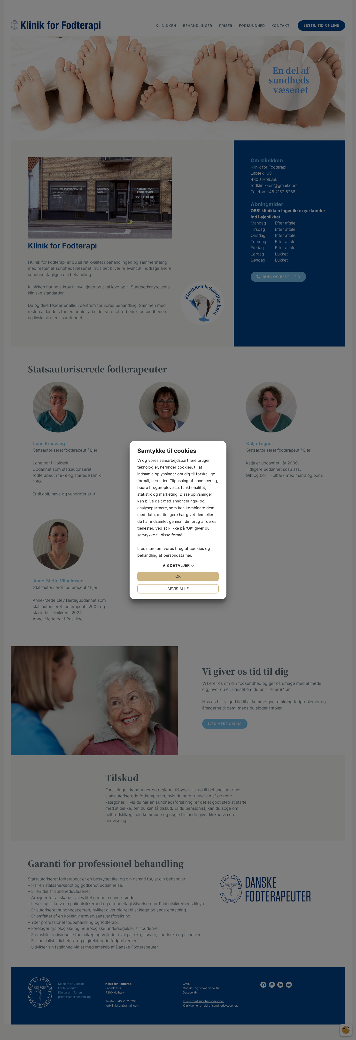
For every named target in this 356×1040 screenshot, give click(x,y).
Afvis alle (178, 588)
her (188, 555)
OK (178, 576)
